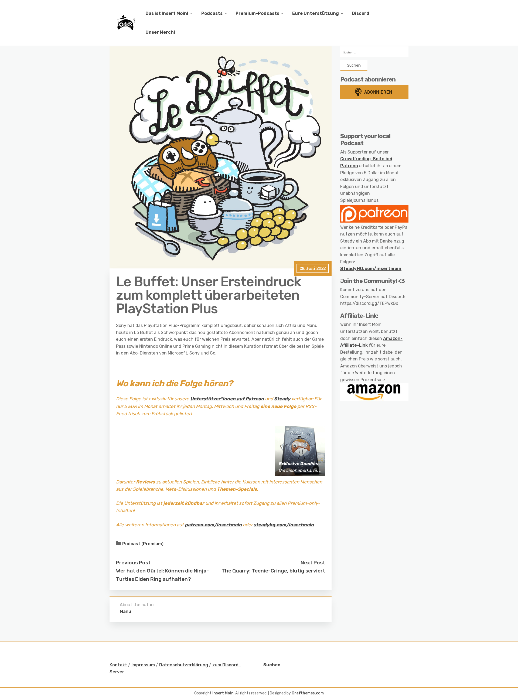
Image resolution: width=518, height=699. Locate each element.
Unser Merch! (160, 32)
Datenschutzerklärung (183, 664)
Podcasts (212, 13)
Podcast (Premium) (142, 543)
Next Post (313, 563)
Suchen (272, 664)
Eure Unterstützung (315, 13)
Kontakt (118, 664)
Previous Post (133, 563)
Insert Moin (223, 693)
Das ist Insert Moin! (166, 13)
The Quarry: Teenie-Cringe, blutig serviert (273, 571)
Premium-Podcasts (257, 13)
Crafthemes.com (308, 693)
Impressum (143, 664)
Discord (360, 13)
